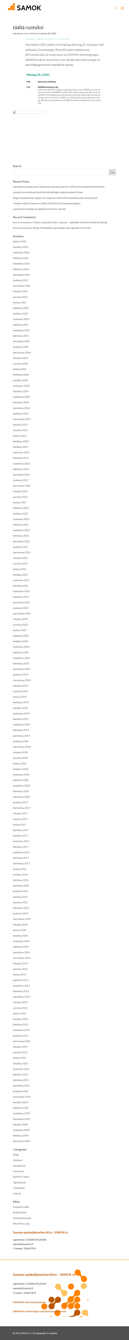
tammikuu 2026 (21, 274)
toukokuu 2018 (21, 774)
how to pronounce (22, 222)
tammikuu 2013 (21, 996)
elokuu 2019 (19, 696)
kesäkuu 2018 (20, 768)
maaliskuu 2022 (21, 530)
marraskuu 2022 (22, 485)
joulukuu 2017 (20, 802)
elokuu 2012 (19, 1013)
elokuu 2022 (19, 502)
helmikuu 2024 (21, 402)
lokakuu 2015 (20, 896)
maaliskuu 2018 (21, 785)
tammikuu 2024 (21, 407)
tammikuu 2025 (21, 341)
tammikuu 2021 (21, 602)
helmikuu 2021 (21, 596)
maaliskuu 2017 (21, 852)
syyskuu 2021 (20, 563)
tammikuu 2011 (21, 1085)
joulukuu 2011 (20, 1035)
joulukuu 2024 (20, 346)
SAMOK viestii (21, 1176)
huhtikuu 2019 (20, 718)
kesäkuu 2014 (20, 935)
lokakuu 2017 (20, 813)
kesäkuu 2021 (20, 574)
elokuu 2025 (19, 302)
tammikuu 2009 (21, 1140)
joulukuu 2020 (20, 607)
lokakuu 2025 (20, 291)
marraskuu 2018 (22, 746)
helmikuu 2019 (21, 729)
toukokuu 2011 (21, 1068)
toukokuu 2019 (21, 713)
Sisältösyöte (19, 1212)
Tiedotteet (19, 1187)
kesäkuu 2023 (20, 446)
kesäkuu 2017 (20, 835)
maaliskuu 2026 (21, 263)
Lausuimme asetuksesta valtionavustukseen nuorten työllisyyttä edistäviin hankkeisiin (59, 186)
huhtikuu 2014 (20, 946)
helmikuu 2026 (21, 269)
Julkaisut (17, 1160)
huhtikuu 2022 (20, 524)
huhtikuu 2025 (20, 324)
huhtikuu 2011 (20, 1074)
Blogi (16, 1154)
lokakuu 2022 (20, 491)
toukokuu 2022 (21, 519)
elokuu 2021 (19, 569)
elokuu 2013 (19, 974)
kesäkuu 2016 (20, 874)
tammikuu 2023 (21, 474)
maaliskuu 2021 (21, 591)
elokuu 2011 (19, 1057)
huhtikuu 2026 (20, 257)
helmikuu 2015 (21, 907)
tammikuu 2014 (21, 952)
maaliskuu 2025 (21, 330)
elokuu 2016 (19, 868)
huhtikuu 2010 (20, 1107)
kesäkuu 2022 (20, 513)
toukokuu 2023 (21, 452)
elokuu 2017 (19, 824)
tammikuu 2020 (21, 668)
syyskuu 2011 (20, 1052)
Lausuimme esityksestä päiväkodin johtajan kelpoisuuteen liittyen (48, 192)
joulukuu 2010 (20, 1091)
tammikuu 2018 (21, 796)
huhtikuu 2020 (20, 652)
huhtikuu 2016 (20, 880)
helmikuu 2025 (21, 335)
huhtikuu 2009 (20, 1135)
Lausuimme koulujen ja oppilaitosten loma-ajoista (39, 208)
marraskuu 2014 (22, 918)
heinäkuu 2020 (21, 635)
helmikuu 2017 (21, 857)
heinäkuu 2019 (21, 702)
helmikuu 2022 (21, 535)
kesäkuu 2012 (20, 1018)
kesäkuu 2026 (20, 246)
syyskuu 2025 (20, 296)
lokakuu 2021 (20, 557)
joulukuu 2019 (20, 674)
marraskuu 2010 (22, 1096)
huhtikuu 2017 (20, 846)
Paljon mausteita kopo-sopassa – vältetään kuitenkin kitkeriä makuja (70, 222)
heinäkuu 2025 (21, 307)
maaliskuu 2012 (21, 1029)
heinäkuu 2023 (21, 441)
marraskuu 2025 (22, 285)
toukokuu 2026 (21, 252)
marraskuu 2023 (22, 418)
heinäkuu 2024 (21, 374)
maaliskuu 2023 (21, 463)
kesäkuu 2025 (20, 313)
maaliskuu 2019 (21, 724)
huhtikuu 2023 (20, 457)
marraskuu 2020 (22, 613)
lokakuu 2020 (20, 618)
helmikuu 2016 (21, 885)
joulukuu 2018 (20, 741)
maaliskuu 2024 (21, 396)
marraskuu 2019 (22, 680)
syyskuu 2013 (20, 968)
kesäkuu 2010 (20, 1102)
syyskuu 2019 (20, 691)
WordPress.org (21, 1223)
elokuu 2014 (19, 930)
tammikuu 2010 (21, 1118)
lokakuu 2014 (20, 924)
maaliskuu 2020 (21, 657)
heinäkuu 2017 (21, 829)
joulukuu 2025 (20, 280)
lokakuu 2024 (20, 357)
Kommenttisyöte (22, 1217)
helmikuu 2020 (21, 663)
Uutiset (17, 1193)
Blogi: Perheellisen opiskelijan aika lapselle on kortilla (62, 227)
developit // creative (46, 1333)
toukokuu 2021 (21, 580)
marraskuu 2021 (22, 552)
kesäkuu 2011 (20, 1063)
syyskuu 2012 (20, 1007)
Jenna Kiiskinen (31, 33)
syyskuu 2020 (20, 624)
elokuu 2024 (19, 368)
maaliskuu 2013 (21, 985)
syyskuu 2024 (20, 363)
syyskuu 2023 (20, 430)
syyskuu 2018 (20, 757)
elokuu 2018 (19, 763)
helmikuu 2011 (21, 1079)
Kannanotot (19, 1165)
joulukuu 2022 (20, 480)
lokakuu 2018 (20, 752)
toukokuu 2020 (21, 646)
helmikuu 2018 (21, 791)
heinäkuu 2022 (21, 507)
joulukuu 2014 (20, 913)
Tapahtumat (19, 1182)
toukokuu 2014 (21, 941)
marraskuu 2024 (22, 352)
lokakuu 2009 (20, 1124)
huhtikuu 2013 (20, 980)
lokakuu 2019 (20, 685)
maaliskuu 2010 (21, 1113)
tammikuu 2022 (21, 541)
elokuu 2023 (19, 435)
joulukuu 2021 (20, 546)
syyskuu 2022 (20, 496)
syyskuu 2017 (20, 818)
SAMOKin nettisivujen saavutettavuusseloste (39, 1311)
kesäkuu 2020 (20, 641)
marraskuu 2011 (22, 1041)
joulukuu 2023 (20, 413)
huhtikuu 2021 (20, 585)
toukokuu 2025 (21, 318)
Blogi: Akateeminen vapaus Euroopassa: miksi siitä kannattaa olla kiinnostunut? (55, 197)
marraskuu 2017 (22, 807)
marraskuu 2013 (22, 957)
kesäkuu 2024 (20, 380)
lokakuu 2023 (20, 424)
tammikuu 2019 (21, 735)
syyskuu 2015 (20, 902)
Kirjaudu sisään (21, 1206)
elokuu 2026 (19, 241)
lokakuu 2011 (20, 1046)
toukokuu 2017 (21, 841)
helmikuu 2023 (21, 468)
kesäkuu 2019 (20, 707)
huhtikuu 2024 (20, 391)
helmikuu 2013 (21, 991)
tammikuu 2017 (21, 863)
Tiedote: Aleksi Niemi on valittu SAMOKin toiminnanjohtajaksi (46, 203)
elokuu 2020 (19, 630)
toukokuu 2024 (21, 385)
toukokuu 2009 (21, 1129)
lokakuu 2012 (20, 1002)
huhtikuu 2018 (20, 779)
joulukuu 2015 (20, 891)
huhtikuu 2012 (20, 1024)
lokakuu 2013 (20, 963)
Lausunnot (18, 1171)
